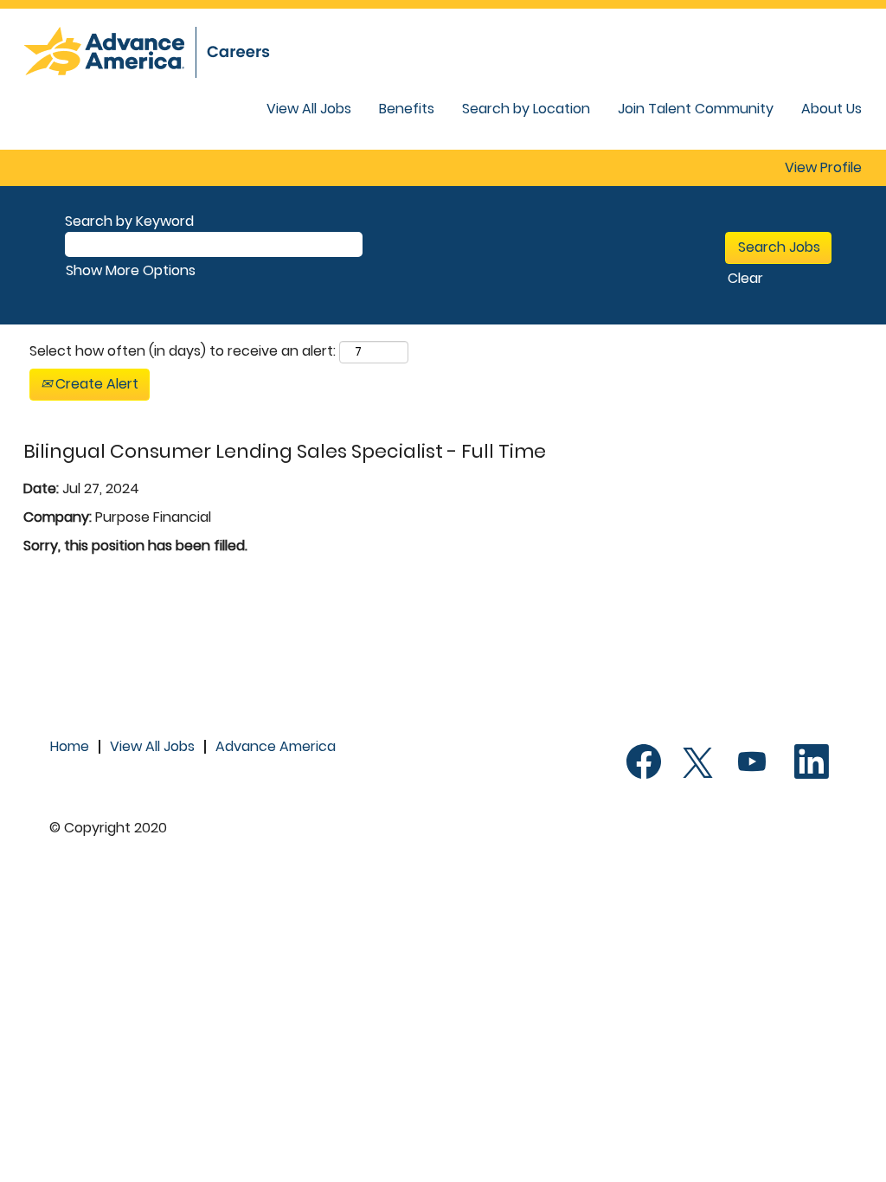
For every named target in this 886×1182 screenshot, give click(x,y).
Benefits (406, 109)
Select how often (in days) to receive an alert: (182, 351)
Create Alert (95, 384)
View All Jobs (308, 109)
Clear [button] (745, 278)
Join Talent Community (696, 109)
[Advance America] (165, 52)
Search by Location (526, 109)
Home (69, 746)
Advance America (275, 746)
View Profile (823, 168)
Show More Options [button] (131, 270)
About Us (831, 109)
